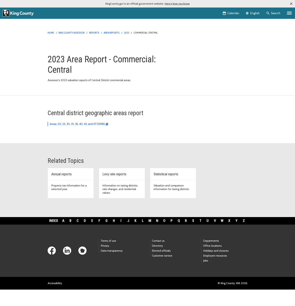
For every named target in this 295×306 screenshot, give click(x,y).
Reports (94, 32)
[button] (291, 4)
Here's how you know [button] (177, 3)
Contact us (158, 240)
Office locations (212, 245)
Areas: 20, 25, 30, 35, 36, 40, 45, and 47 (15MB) (77, 124)
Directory (157, 245)
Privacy (105, 245)
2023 (126, 32)
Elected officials (161, 250)
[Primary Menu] (289, 13)
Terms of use (108, 240)
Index (53, 221)
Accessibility (55, 283)
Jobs (205, 260)
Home (51, 32)
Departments (211, 240)
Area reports (112, 32)
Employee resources (215, 255)
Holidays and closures (216, 250)
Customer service (162, 255)
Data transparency (112, 250)
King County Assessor (72, 32)
